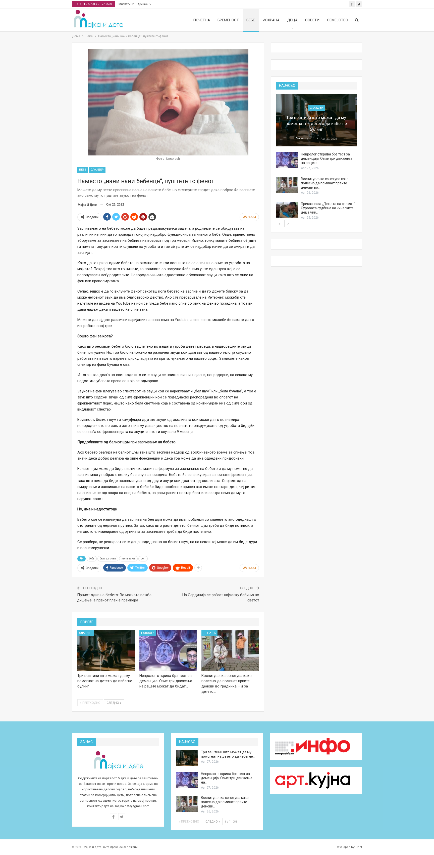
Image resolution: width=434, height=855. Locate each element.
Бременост (228, 20)
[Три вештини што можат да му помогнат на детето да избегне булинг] (106, 650)
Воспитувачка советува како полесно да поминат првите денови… (225, 802)
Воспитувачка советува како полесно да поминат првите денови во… (325, 183)
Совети (312, 20)
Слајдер (97, 169)
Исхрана (271, 20)
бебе (91, 558)
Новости (147, 633)
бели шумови (108, 558)
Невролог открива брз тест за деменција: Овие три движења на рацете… (326, 158)
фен (143, 558)
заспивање (128, 558)
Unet (359, 847)
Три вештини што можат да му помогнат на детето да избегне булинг (316, 123)
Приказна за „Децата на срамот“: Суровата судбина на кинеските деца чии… (328, 208)
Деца (292, 20)
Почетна (201, 20)
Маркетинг (126, 4)
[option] (316, 157)
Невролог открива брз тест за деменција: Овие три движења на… (226, 778)
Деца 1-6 (209, 633)
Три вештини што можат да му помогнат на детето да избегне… (228, 754)
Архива (142, 4)
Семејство (337, 20)
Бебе (250, 20)
